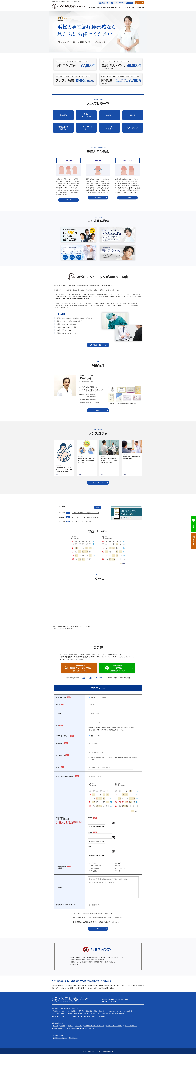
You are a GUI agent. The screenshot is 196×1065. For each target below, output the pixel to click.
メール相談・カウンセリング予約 (62, 1014)
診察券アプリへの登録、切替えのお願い (113, 1014)
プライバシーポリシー (88, 1016)
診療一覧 (99, 7)
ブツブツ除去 (127, 197)
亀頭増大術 (98, 197)
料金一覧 (117, 7)
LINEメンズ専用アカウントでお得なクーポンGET (85, 513)
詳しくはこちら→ (75, 964)
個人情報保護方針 (78, 922)
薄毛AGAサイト (73, 1038)
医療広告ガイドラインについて (61, 1016)
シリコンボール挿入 (86, 127)
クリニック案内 (125, 7)
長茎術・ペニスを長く (131, 1026)
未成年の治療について (80, 1014)
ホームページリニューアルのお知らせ (82, 521)
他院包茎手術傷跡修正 (63, 127)
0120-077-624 (94, 678)
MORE (97, 507)
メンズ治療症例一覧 (93, 1014)
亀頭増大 (109, 115)
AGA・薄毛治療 (132, 128)
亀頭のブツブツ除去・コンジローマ (94, 1026)
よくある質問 (140, 7)
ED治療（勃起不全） (59, 1028)
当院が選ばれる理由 (108, 7)
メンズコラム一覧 (98, 482)
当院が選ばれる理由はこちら (98, 345)
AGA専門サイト (101, 1016)
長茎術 (132, 115)
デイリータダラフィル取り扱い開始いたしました (85, 517)
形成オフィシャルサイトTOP (61, 1011)
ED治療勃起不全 (109, 127)
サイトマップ (76, 1016)
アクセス (133, 7)
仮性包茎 (62, 1026)
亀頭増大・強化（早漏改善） (114, 1026)
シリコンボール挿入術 (87, 1028)
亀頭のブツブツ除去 (86, 115)
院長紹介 (93, 7)
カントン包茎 (78, 1026)
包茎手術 (63, 115)
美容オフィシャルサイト (60, 1038)
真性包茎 (70, 1026)
